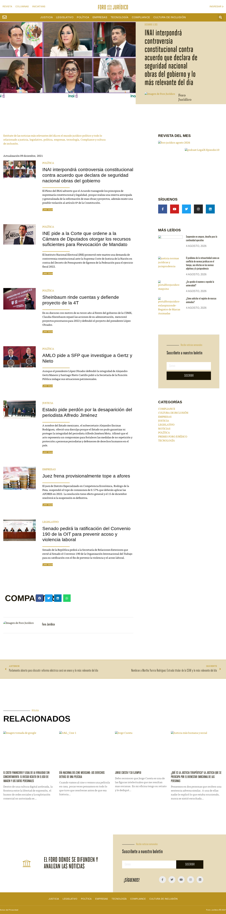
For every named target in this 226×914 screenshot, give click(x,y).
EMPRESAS (49, 469)
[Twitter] (186, 209)
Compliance (141, 17)
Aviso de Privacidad (9, 910)
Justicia (46, 17)
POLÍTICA (48, 163)
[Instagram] (198, 209)
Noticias (164, 429)
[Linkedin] (210, 209)
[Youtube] (174, 209)
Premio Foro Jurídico (172, 437)
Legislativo (64, 17)
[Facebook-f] (162, 209)
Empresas (99, 17)
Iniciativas (38, 6)
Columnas (22, 6)
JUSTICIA (47, 403)
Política (83, 17)
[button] (221, 17)
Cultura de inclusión (169, 17)
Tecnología (119, 17)
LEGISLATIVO (50, 522)
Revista (7, 6)
